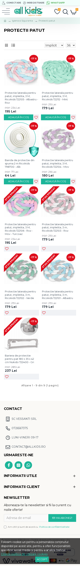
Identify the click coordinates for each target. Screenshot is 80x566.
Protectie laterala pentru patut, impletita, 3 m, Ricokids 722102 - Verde (20, 295)
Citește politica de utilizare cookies (24, 554)
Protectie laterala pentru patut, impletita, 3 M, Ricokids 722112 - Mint (57, 96)
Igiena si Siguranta (22, 20)
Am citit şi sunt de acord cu (38, 526)
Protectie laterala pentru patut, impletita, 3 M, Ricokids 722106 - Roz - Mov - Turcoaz (20, 229)
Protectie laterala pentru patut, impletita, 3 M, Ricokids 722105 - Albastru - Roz (21, 97)
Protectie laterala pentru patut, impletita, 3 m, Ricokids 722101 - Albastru (57, 295)
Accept (42, 559)
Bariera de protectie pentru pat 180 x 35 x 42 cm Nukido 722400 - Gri (19, 359)
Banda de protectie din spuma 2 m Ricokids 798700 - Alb (19, 163)
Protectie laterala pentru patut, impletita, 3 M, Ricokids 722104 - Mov (57, 163)
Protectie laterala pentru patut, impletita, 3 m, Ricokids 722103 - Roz (57, 227)
